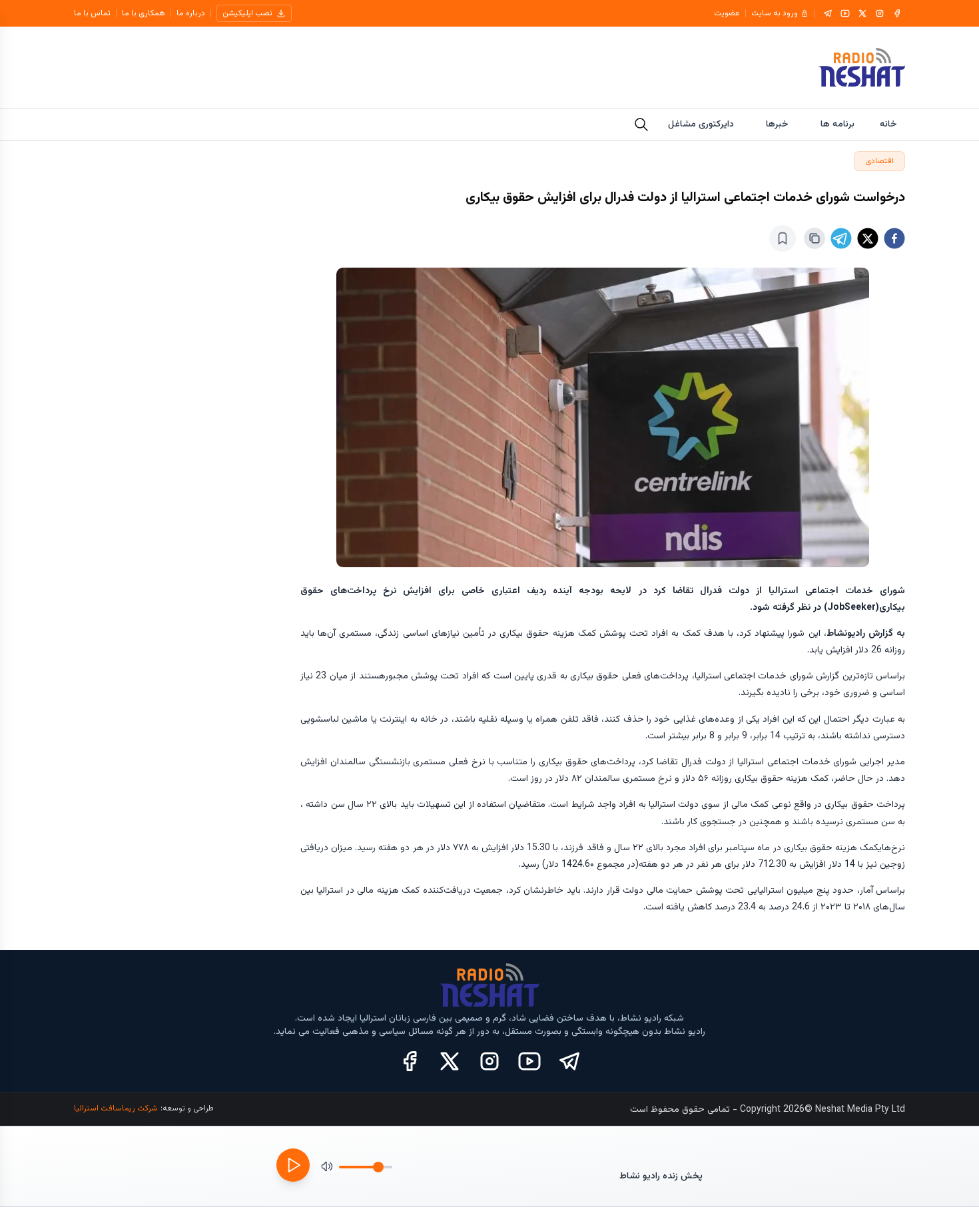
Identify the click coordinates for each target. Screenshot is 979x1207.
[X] (862, 13)
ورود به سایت (774, 13)
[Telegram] (828, 13)
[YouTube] (845, 13)
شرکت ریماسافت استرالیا (116, 1108)
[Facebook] (897, 13)
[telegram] (841, 238)
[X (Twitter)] (449, 1061)
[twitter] (867, 238)
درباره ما (190, 13)
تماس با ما (92, 13)
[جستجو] (641, 124)
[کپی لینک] (814, 238)
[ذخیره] (782, 238)
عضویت (727, 13)
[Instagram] (880, 13)
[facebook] (894, 238)
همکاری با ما (143, 13)
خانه (888, 124)
